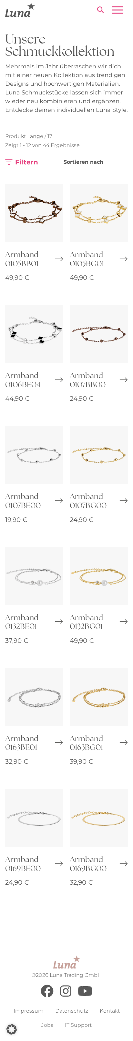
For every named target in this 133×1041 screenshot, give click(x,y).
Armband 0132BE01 (21, 622)
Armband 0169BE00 (23, 863)
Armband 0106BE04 (22, 379)
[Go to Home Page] (20, 10)
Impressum (29, 1011)
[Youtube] (85, 996)
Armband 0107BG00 (88, 500)
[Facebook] (47, 996)
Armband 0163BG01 (86, 742)
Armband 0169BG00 (88, 863)
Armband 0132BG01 (86, 622)
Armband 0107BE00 (23, 500)
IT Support (78, 1025)
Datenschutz (71, 1011)
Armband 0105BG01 (87, 259)
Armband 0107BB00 (88, 379)
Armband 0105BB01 (21, 259)
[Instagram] (65, 996)
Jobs (47, 1025)
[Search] (100, 10)
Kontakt (110, 1011)
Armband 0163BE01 (21, 742)
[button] (11, 1029)
